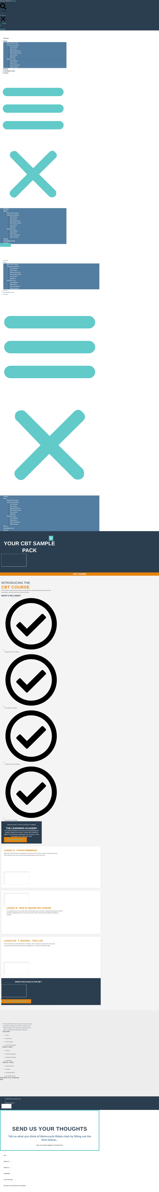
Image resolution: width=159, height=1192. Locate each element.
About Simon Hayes (12, 43)
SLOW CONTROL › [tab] (9, 1179)
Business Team (11, 59)
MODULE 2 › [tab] (8, 1167)
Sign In (14, 1)
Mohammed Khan (15, 51)
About (5, 41)
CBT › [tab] (6, 1155)
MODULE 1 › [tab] (8, 1161)
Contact (5, 73)
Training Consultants (13, 45)
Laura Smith (13, 55)
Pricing (5, 69)
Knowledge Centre (9, 71)
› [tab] (16, 1185)
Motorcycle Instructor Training (15, 1185)
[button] (3, 6)
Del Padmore (14, 47)
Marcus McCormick (15, 53)
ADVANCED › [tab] (8, 1173)
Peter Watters (14, 61)
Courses (6, 38)
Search (4, 11)
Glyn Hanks (13, 49)
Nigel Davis (13, 63)
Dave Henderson (15, 65)
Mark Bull (12, 57)
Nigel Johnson (14, 67)
